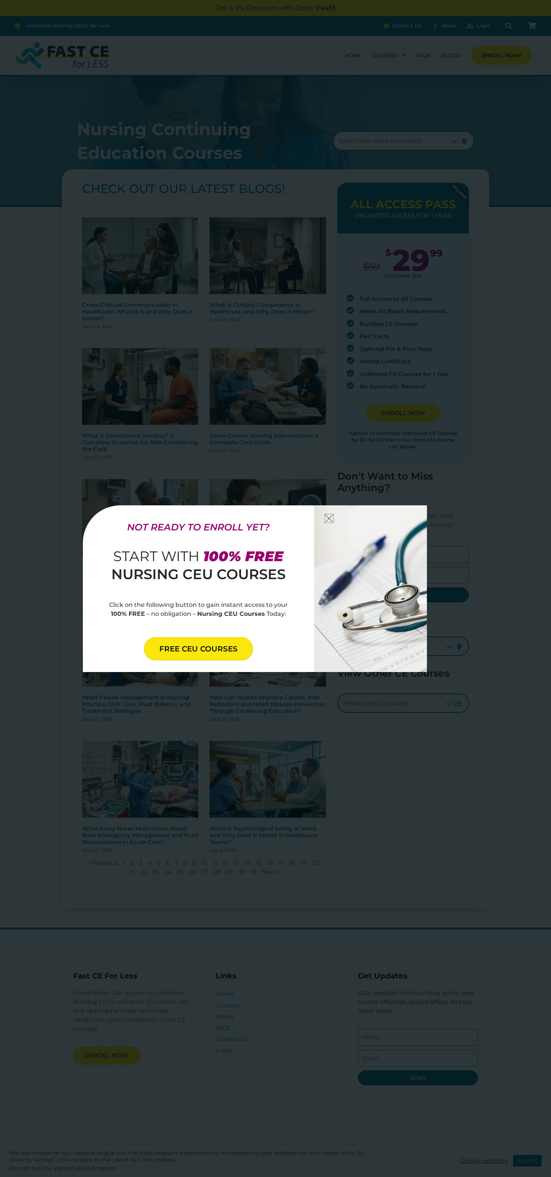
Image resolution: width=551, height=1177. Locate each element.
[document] (275, 588)
